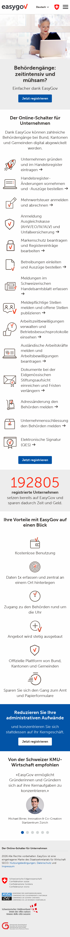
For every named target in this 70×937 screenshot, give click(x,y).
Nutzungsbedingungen (23, 863)
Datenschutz (44, 863)
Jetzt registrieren (35, 98)
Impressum (8, 866)
